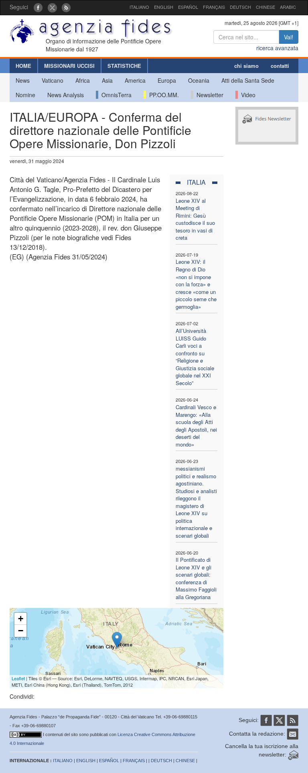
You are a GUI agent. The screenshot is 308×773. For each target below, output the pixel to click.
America (135, 80)
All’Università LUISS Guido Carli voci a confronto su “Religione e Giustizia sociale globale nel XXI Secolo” (195, 357)
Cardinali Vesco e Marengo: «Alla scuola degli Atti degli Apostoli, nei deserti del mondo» (196, 425)
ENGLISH (163, 7)
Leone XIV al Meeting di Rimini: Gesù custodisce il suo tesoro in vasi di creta (195, 219)
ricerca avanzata (277, 48)
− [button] (20, 631)
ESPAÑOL (188, 7)
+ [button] (20, 619)
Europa (167, 80)
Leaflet (18, 678)
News (23, 80)
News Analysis (65, 95)
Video (246, 95)
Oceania (198, 80)
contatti (280, 65)
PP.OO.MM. (162, 95)
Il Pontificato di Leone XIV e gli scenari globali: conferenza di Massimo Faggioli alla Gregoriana (196, 578)
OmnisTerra (115, 95)
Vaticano (52, 80)
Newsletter (208, 95)
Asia (107, 80)
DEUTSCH (240, 7)
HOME (23, 65)
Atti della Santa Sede (247, 80)
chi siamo (246, 65)
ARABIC (288, 7)
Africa (82, 80)
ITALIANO (139, 7)
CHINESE (265, 7)
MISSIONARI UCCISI (69, 65)
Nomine (25, 95)
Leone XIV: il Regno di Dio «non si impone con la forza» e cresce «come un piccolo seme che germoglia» (196, 284)
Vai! (288, 37)
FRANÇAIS (214, 7)
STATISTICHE (124, 65)
